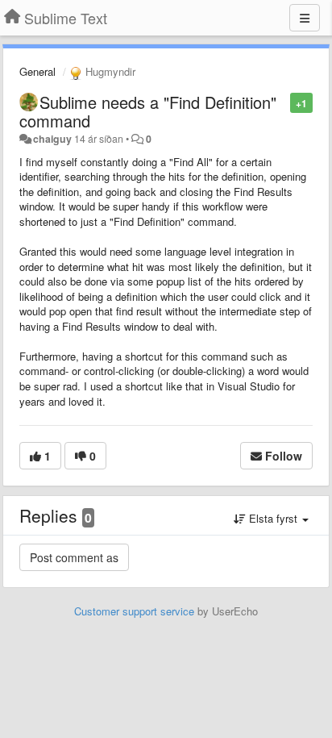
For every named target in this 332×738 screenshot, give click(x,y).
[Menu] (304, 17)
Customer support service (134, 611)
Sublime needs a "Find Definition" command (147, 111)
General (37, 71)
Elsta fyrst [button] (273, 518)
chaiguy (52, 138)
